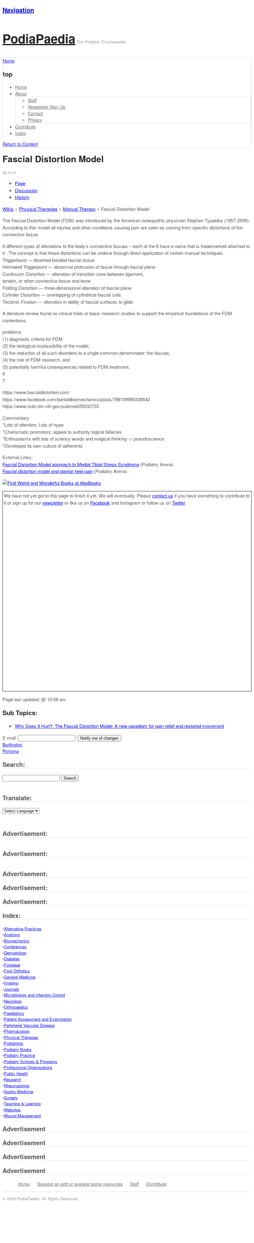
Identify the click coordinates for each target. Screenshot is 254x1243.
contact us (162, 495)
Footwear (12, 965)
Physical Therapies (38, 209)
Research (12, 1079)
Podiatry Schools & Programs (30, 1061)
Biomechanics (16, 941)
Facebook (100, 502)
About (21, 93)
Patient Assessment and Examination (38, 1019)
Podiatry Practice (19, 1055)
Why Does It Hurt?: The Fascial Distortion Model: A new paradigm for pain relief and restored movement (119, 726)
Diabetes (12, 959)
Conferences (15, 947)
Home (21, 87)
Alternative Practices (23, 929)
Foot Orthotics (17, 971)
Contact (35, 113)
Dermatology (15, 953)
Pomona (10, 751)
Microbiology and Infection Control (34, 995)
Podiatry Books (18, 1049)
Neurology (13, 1001)
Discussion (26, 190)
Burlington (12, 744)
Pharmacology (17, 1031)
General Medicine (19, 977)
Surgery (11, 1098)
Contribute (25, 127)
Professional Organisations (28, 1067)
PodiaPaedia (38, 38)
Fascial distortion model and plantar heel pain (47, 471)
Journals (11, 989)
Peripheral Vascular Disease (29, 1025)
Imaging (11, 983)
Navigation (18, 9)
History (22, 197)
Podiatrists (13, 1043)
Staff (32, 100)
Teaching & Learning (22, 1103)
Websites (12, 1110)
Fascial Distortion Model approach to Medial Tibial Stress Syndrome (70, 464)
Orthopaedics (16, 1007)
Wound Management (22, 1116)
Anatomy (12, 934)
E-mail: (10, 737)
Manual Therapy (79, 209)
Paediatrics (14, 1013)
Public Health (16, 1073)
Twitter (178, 502)
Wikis (8, 209)
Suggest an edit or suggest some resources (80, 1184)
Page (20, 183)
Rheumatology (17, 1086)
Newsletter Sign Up (46, 107)
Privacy (35, 120)
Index (20, 133)
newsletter (52, 502)
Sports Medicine (18, 1091)
